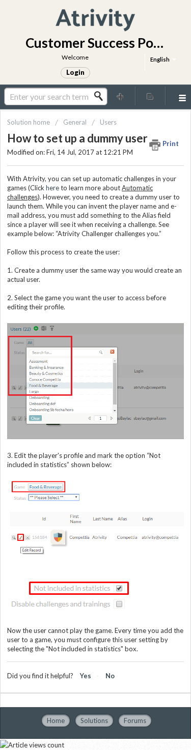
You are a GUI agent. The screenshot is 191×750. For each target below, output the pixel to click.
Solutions (94, 720)
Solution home (29, 122)
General (75, 122)
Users (108, 122)
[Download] (77, 372)
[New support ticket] (120, 95)
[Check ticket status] (150, 95)
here (52, 188)
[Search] (101, 96)
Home (56, 720)
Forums (135, 720)
